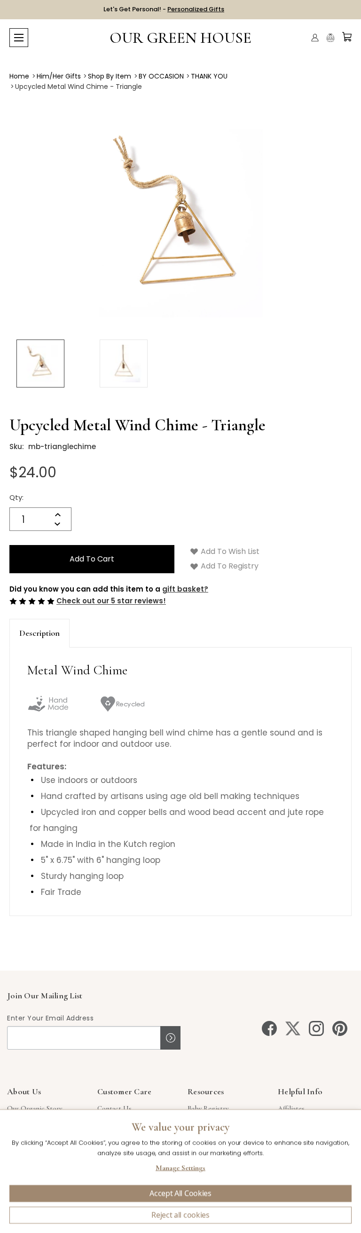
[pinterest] (339, 1028)
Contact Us (114, 1108)
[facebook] (269, 1028)
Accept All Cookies (180, 1193)
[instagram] (316, 1028)
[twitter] (292, 1028)
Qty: (16, 497)
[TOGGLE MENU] (18, 37)
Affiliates (291, 1108)
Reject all (180, 1215)
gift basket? (185, 589)
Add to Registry (229, 566)
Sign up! (170, 1038)
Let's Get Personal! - (163, 9)
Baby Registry (208, 1108)
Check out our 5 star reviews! (111, 601)
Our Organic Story (34, 1108)
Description (39, 633)
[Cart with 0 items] (347, 36)
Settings (180, 1169)
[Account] (315, 37)
